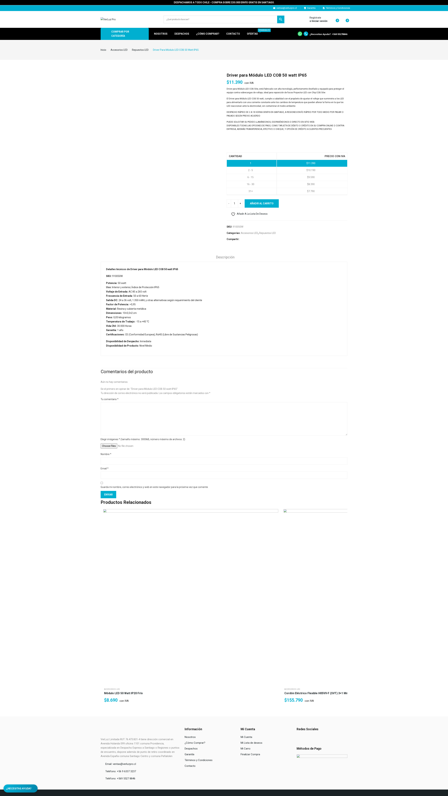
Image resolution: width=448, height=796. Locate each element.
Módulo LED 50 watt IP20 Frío (123, 693)
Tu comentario (109, 399)
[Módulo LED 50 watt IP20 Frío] (190, 596)
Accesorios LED (249, 233)
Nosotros (190, 737)
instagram (104, 8)
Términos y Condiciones (338, 8)
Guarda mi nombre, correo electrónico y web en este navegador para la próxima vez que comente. (154, 487)
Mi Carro (245, 748)
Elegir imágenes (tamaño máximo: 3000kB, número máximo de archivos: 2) (143, 439)
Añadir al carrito (262, 203)
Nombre (106, 454)
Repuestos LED (267, 233)
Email (104, 468)
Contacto (190, 765)
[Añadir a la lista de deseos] (274, 521)
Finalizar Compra (250, 754)
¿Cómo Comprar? (195, 742)
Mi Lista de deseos (251, 742)
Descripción (225, 257)
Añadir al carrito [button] (274, 530)
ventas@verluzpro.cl (286, 8)
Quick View (274, 512)
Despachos (191, 748)
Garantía (311, 8)
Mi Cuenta (246, 737)
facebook (99, 8)
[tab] (225, 258)
